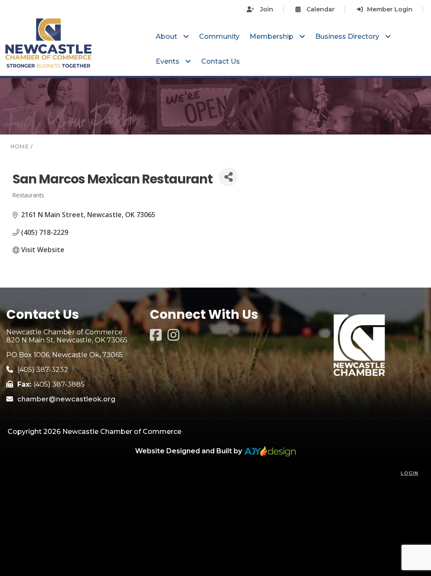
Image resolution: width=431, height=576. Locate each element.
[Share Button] (228, 176)
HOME (20, 146)
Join (265, 9)
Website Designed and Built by (189, 451)
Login (409, 473)
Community (219, 36)
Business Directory (348, 36)
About (167, 36)
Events (168, 61)
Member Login (389, 9)
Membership (272, 36)
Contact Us (220, 61)
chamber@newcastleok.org (66, 399)
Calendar (320, 9)
